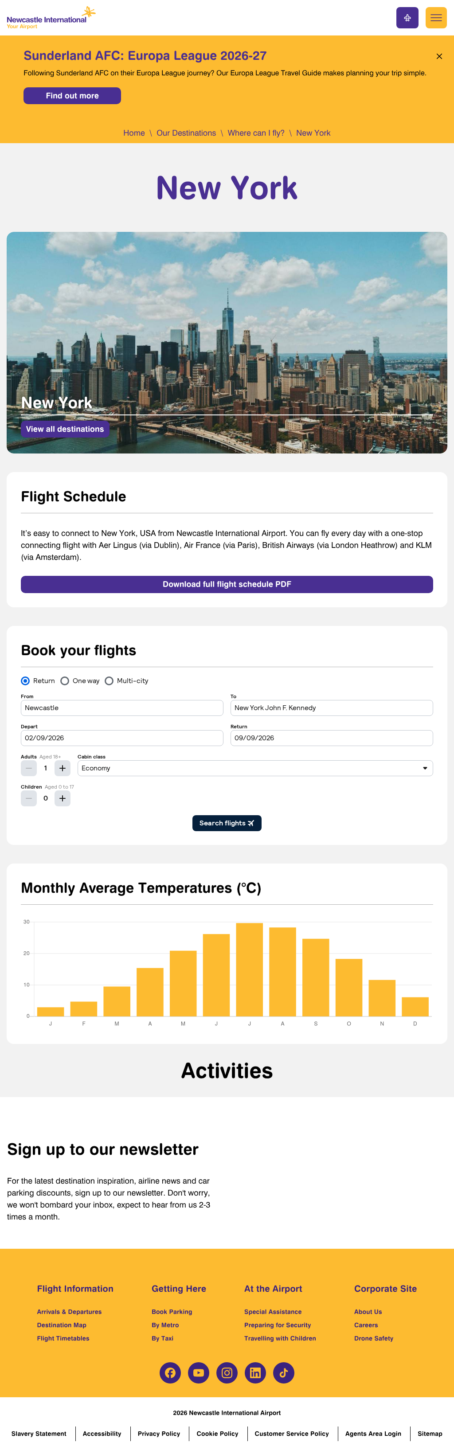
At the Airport (273, 1288)
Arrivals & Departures (69, 1312)
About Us (368, 1312)
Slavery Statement (39, 1434)
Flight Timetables (63, 1338)
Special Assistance (273, 1312)
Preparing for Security (277, 1325)
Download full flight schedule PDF (227, 584)
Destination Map (62, 1325)
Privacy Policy (159, 1434)
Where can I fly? (256, 133)
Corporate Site (385, 1288)
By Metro (165, 1325)
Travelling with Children (280, 1338)
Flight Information (75, 1288)
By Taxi (162, 1338)
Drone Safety (374, 1338)
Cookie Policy (217, 1434)
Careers (366, 1325)
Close (437, 56)
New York (313, 133)
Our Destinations (186, 133)
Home (134, 133)
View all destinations (65, 429)
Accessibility (102, 1434)
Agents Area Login (373, 1434)
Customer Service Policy (292, 1434)
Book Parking (172, 1312)
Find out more (72, 96)
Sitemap (430, 1434)
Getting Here (179, 1288)
